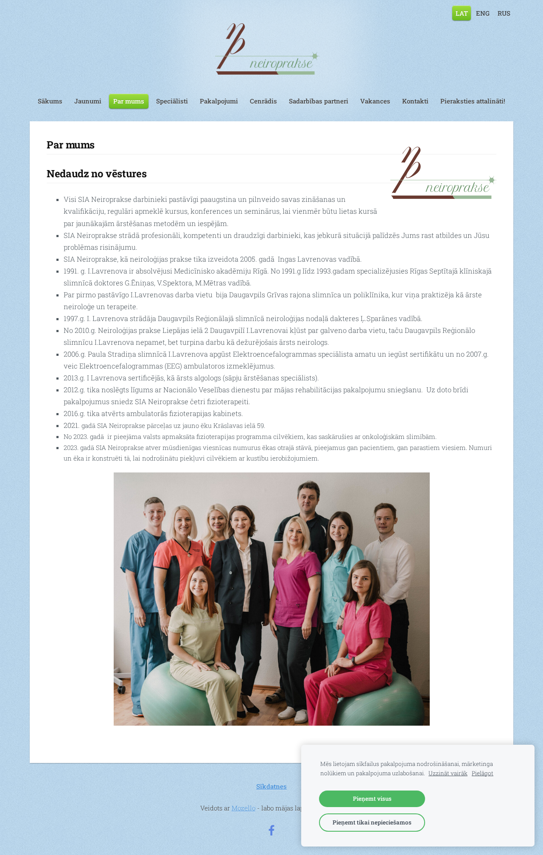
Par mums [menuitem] (128, 101)
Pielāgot (482, 773)
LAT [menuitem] (462, 12)
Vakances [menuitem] (375, 101)
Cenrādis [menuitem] (263, 101)
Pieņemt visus (372, 798)
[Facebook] (271, 830)
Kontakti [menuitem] (415, 101)
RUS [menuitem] (504, 12)
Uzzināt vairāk (447, 773)
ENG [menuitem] (483, 12)
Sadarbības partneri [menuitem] (318, 101)
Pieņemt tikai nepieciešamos (372, 822)
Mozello (243, 808)
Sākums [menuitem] (50, 101)
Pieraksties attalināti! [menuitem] (472, 101)
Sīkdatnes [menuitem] (271, 786)
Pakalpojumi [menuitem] (219, 101)
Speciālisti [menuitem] (172, 101)
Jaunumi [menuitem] (87, 101)
